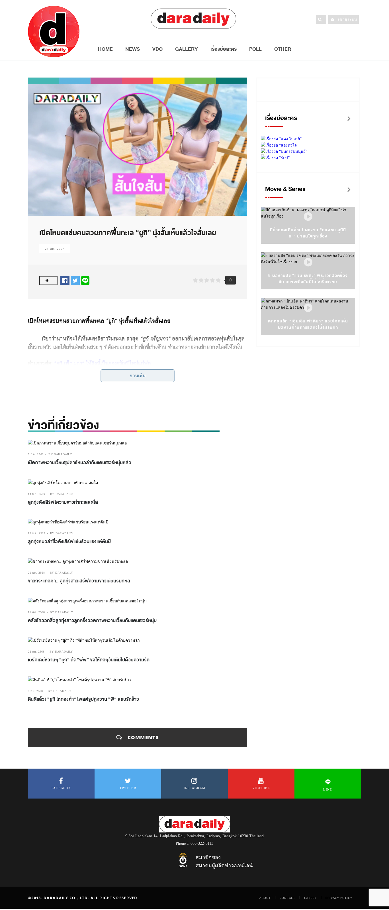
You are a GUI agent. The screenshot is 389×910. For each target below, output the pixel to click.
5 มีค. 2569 (36, 454)
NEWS (132, 49)
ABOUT (265, 897)
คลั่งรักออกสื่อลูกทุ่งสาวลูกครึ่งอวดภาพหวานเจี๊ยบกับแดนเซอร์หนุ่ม (92, 621)
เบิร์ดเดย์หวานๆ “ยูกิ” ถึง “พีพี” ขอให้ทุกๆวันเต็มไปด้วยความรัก (89, 660)
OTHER (282, 49)
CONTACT (287, 897)
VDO (157, 49)
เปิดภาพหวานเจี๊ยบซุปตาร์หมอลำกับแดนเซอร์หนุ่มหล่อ (79, 463)
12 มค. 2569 (36, 533)
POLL (255, 49)
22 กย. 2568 (36, 651)
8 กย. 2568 (35, 690)
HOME (105, 49)
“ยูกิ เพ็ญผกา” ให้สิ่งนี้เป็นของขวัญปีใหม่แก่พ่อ (102, 363)
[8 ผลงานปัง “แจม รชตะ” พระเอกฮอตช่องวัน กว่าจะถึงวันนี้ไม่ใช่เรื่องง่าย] (308, 262)
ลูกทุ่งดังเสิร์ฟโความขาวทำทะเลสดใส (63, 502)
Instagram (195, 788)
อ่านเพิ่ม (138, 375)
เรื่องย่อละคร (223, 49)
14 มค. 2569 (36, 493)
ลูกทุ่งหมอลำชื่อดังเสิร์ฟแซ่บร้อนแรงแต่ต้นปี (69, 542)
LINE (327, 789)
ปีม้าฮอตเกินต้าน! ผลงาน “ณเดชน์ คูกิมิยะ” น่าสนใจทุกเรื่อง (308, 233)
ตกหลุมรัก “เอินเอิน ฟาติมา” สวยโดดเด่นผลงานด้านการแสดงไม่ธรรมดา (308, 324)
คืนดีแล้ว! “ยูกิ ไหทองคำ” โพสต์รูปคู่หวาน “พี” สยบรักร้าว (83, 699)
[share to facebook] (64, 280)
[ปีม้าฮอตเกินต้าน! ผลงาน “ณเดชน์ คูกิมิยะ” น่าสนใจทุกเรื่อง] (308, 216)
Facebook (61, 788)
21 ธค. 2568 (36, 572)
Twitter (128, 788)
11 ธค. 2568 (36, 612)
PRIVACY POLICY (338, 897)
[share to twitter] (75, 280)
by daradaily (60, 454)
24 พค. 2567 (54, 248)
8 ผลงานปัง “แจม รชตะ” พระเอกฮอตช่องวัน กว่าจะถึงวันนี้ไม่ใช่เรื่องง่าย (308, 278)
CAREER (310, 897)
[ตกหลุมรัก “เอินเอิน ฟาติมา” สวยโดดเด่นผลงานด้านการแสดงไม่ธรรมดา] (308, 308)
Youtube (261, 788)
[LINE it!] (85, 280)
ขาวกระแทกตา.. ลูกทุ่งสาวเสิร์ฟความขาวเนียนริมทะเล (79, 581)
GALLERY (186, 49)
